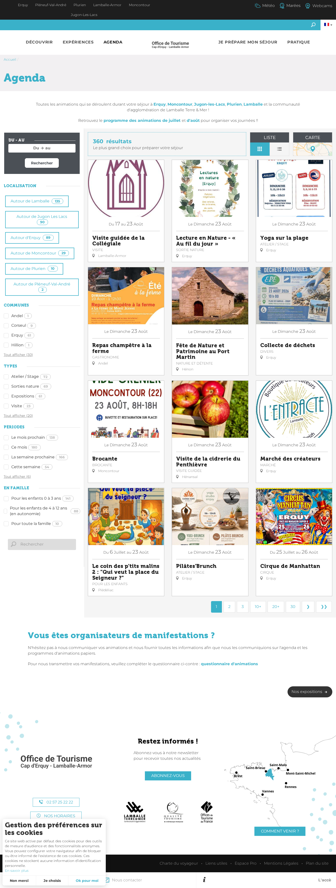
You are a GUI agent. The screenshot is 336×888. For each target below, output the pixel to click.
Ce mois (24, 447)
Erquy (21, 335)
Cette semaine (30, 467)
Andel (20, 315)
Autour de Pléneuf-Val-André (42, 287)
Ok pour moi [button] (87, 880)
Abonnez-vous (168, 775)
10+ (258, 606)
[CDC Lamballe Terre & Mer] (135, 812)
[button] (39, 42)
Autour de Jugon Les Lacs (41, 219)
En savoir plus (17, 870)
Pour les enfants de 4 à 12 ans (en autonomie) (44, 511)
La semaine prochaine (38, 457)
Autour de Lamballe (35, 201)
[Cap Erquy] (56, 762)
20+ (275, 606)
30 (292, 606)
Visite (21, 406)
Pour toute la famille (35, 523)
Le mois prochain (33, 437)
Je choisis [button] (52, 880)
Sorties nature (29, 386)
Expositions (26, 396)
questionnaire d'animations (229, 664)
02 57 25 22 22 (59, 802)
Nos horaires (59, 816)
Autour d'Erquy (30, 237)
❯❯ (324, 606)
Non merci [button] (19, 880)
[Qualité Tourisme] (173, 812)
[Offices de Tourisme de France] (207, 812)
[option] (269, 880)
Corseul (22, 325)
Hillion (20, 345)
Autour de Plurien (33, 268)
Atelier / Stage (29, 376)
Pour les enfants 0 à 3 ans (40, 498)
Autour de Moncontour (38, 253)
